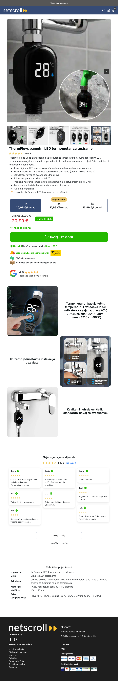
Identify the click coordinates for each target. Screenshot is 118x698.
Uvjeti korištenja (16, 649)
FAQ (63, 649)
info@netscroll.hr (88, 636)
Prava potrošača (16, 661)
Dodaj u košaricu (61, 237)
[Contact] (108, 10)
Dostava (13, 667)
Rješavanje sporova (18, 652)
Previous (11, 72)
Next (106, 72)
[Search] (103, 10)
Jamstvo (13, 655)
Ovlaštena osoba (17, 664)
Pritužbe (13, 658)
